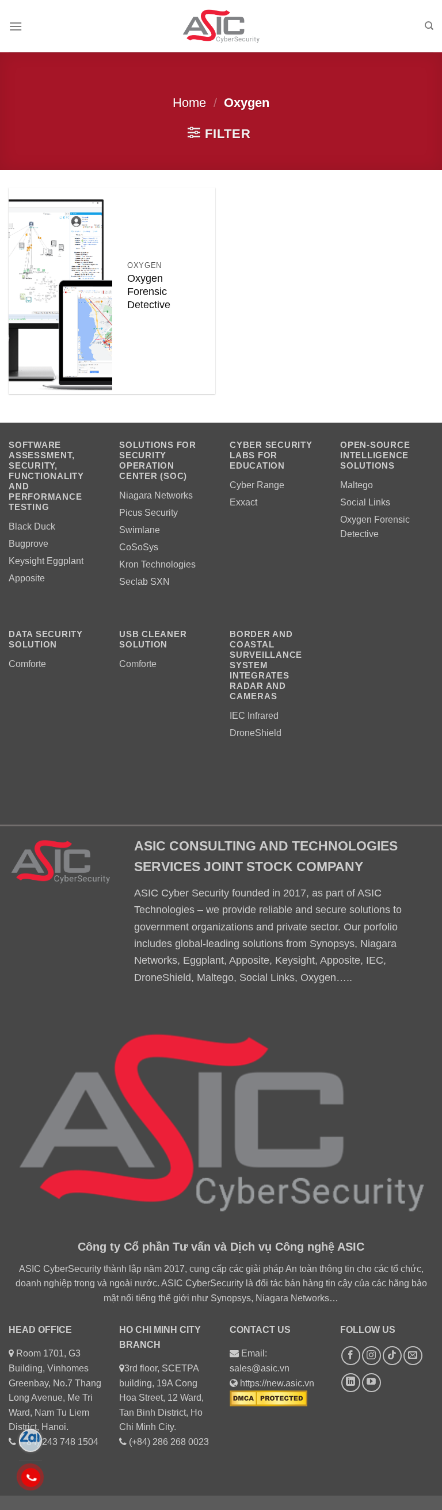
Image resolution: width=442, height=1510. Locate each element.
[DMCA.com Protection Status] (268, 1397)
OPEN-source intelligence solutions (375, 455)
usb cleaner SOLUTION (152, 639)
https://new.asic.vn (277, 1383)
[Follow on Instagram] (371, 1355)
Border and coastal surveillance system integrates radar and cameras (266, 665)
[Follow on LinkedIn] (350, 1382)
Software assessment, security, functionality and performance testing (46, 476)
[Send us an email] (412, 1355)
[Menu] (15, 26)
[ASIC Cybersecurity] (221, 26)
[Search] (429, 26)
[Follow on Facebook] (350, 1355)
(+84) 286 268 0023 (169, 1442)
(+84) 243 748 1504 (58, 1442)
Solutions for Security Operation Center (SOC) (157, 460)
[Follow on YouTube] (371, 1382)
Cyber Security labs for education (271, 455)
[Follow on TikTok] (392, 1355)
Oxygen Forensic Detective (148, 292)
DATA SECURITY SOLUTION (46, 639)
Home (189, 102)
